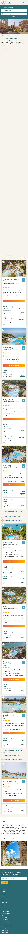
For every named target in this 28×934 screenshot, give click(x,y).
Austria (3, 900)
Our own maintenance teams (8, 923)
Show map (24, 257)
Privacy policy (4, 919)
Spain (2, 897)
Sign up (4, 882)
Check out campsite (14, 301)
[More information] (12, 307)
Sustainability (4, 909)
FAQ (2, 915)
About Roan (4, 907)
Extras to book (4, 917)
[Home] (2, 35)
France (3, 891)
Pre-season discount (6, 913)
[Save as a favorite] (3, 262)
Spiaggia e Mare (5, 932)
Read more (4, 48)
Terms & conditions (5, 911)
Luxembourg (4, 902)
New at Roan (4, 928)
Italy (2, 893)
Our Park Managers (6, 926)
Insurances (3, 921)
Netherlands (4, 898)
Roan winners (4, 930)
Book (22, 312)
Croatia (3, 895)
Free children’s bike (6, 925)
